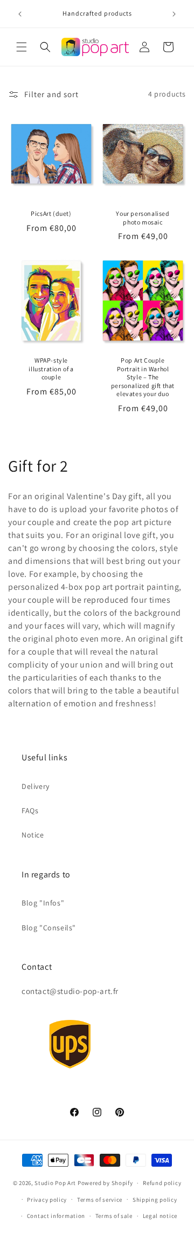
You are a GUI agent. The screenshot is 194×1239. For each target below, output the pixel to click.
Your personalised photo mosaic (142, 217)
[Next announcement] (174, 14)
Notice (33, 835)
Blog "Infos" (43, 903)
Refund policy (162, 1183)
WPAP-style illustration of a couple (51, 368)
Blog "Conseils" (49, 927)
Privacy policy (47, 1199)
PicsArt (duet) (51, 213)
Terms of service (99, 1199)
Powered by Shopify (105, 1183)
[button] (21, 47)
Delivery (36, 786)
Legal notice (160, 1216)
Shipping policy (155, 1199)
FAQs (30, 810)
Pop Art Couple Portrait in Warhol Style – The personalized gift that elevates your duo (143, 377)
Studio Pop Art (55, 1183)
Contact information (56, 1216)
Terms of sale (114, 1216)
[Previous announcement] (20, 14)
